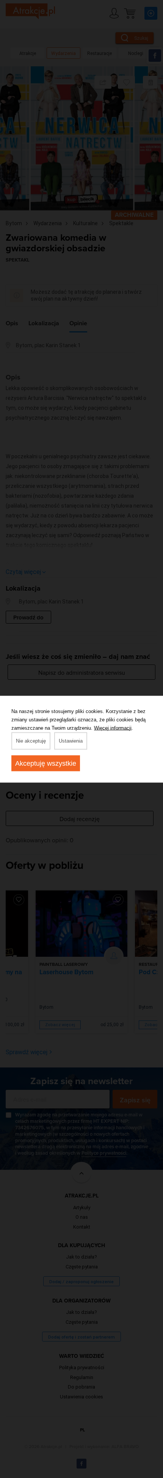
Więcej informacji (113, 727)
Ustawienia (71, 740)
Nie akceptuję (31, 740)
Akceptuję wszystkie (45, 763)
